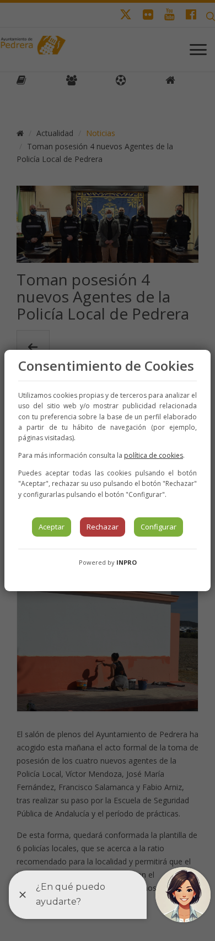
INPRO (126, 562)
